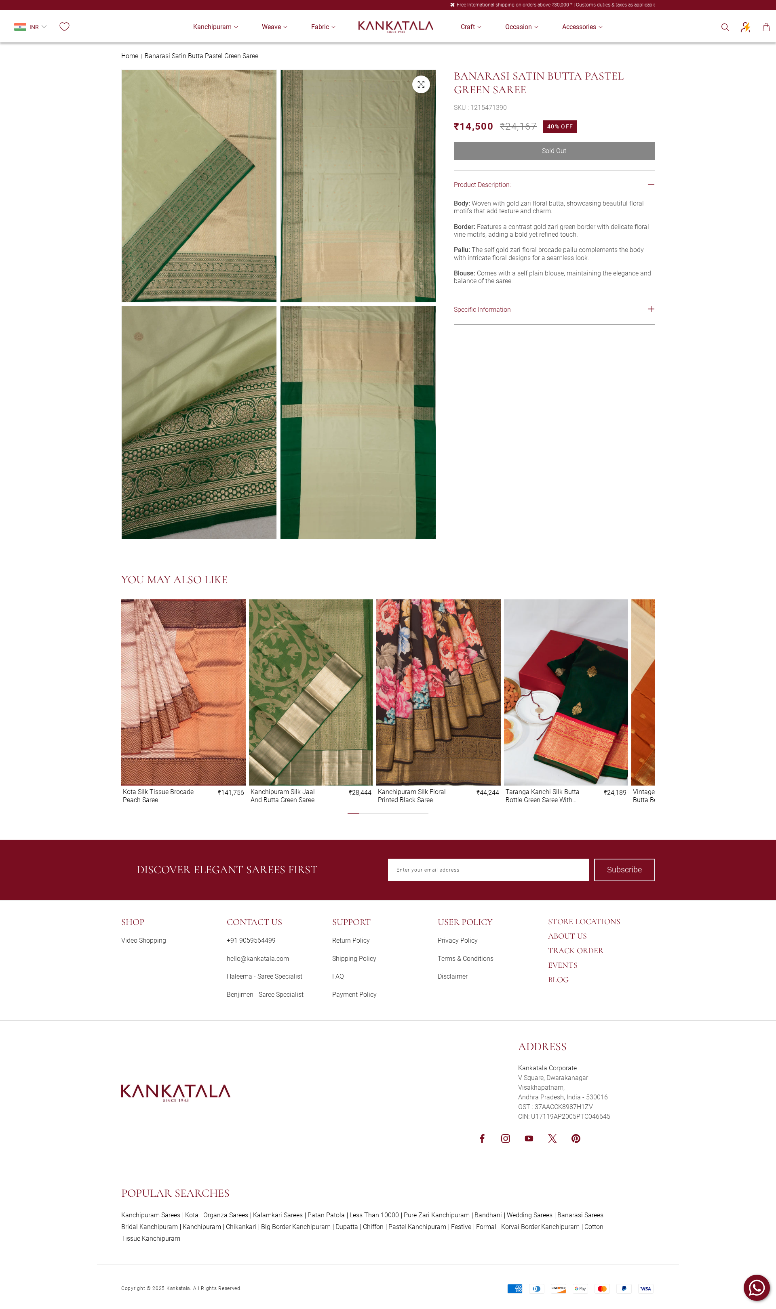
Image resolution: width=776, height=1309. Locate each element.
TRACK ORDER (575, 951)
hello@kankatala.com (258, 958)
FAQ (338, 976)
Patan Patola (326, 1215)
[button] (212, 27)
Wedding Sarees (529, 1215)
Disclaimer (453, 976)
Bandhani (488, 1215)
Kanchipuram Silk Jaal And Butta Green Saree (283, 795)
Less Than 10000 (374, 1215)
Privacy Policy (458, 940)
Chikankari (241, 1227)
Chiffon (373, 1227)
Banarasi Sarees (580, 1215)
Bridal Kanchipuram (149, 1227)
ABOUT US (567, 936)
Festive (461, 1227)
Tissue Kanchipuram (150, 1238)
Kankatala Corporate (547, 1068)
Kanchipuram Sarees (150, 1215)
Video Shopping (143, 940)
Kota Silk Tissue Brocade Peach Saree (158, 795)
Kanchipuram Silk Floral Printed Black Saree (412, 795)
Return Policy (351, 940)
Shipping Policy (354, 958)
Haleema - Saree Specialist (264, 976)
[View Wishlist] (64, 27)
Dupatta (346, 1227)
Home (129, 56)
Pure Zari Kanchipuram (437, 1215)
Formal (486, 1227)
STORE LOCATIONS (584, 922)
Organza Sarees (225, 1215)
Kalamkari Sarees (278, 1215)
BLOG (558, 980)
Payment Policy (354, 994)
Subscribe (624, 869)
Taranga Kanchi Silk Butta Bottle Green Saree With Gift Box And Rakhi (543, 795)
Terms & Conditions (465, 958)
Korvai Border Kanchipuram (540, 1227)
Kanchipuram (202, 1227)
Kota (191, 1215)
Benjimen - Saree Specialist (265, 994)
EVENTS (563, 965)
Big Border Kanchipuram (296, 1227)
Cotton (593, 1227)
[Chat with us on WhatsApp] (757, 1288)
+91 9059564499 (251, 940)
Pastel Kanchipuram (417, 1227)
